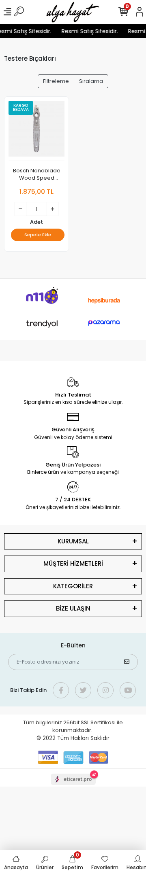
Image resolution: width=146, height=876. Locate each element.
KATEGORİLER (73, 586)
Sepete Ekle (37, 234)
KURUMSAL (73, 541)
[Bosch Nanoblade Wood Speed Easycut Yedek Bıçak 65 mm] (36, 131)
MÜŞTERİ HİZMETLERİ (73, 563)
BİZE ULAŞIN (73, 608)
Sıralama (91, 81)
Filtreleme (56, 81)
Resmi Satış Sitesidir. (88, 31)
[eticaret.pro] (73, 786)
